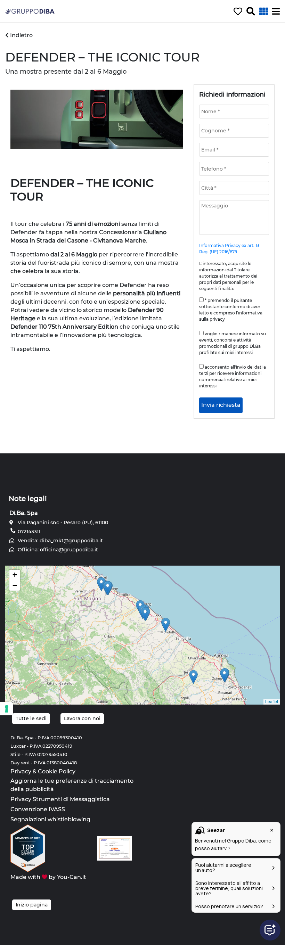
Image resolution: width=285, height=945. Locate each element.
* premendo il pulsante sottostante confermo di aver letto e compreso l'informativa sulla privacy (230, 310)
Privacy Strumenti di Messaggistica (60, 799)
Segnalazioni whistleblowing (50, 819)
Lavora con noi (82, 718)
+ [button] (15, 574)
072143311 (28, 531)
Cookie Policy (56, 771)
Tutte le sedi (31, 718)
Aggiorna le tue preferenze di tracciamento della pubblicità (71, 785)
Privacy (20, 771)
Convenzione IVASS (37, 809)
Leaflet (271, 701)
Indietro (21, 35)
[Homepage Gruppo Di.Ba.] (30, 11)
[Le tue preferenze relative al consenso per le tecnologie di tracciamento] (6, 708)
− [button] (15, 585)
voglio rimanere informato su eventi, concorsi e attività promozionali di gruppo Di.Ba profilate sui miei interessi (232, 343)
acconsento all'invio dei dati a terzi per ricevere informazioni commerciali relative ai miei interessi (232, 376)
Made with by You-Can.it (48, 877)
